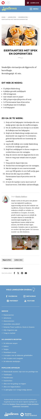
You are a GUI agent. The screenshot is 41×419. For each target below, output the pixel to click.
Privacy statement (21, 404)
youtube (31, 301)
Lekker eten (12, 17)
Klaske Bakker (21, 196)
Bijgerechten (23, 17)
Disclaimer (12, 404)
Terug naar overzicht (13, 268)
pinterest (14, 301)
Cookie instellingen (32, 404)
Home (3, 17)
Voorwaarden (25, 406)
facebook (12, 296)
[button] (33, 3)
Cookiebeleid (16, 406)
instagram (31, 296)
